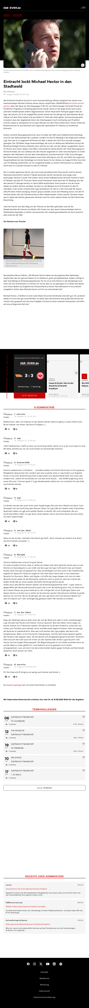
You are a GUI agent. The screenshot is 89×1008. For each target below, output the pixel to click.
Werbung (44, 984)
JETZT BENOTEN (29, 395)
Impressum (44, 991)
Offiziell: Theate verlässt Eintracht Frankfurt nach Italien (26, 906)
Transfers (17, 15)
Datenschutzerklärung (44, 997)
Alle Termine (44, 787)
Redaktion (44, 978)
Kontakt (44, 972)
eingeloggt (16, 685)
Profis (6, 15)
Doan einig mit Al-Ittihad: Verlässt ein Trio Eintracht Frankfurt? (28, 924)
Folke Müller (54, 394)
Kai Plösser (9, 91)
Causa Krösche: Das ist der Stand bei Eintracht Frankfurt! (26, 889)
